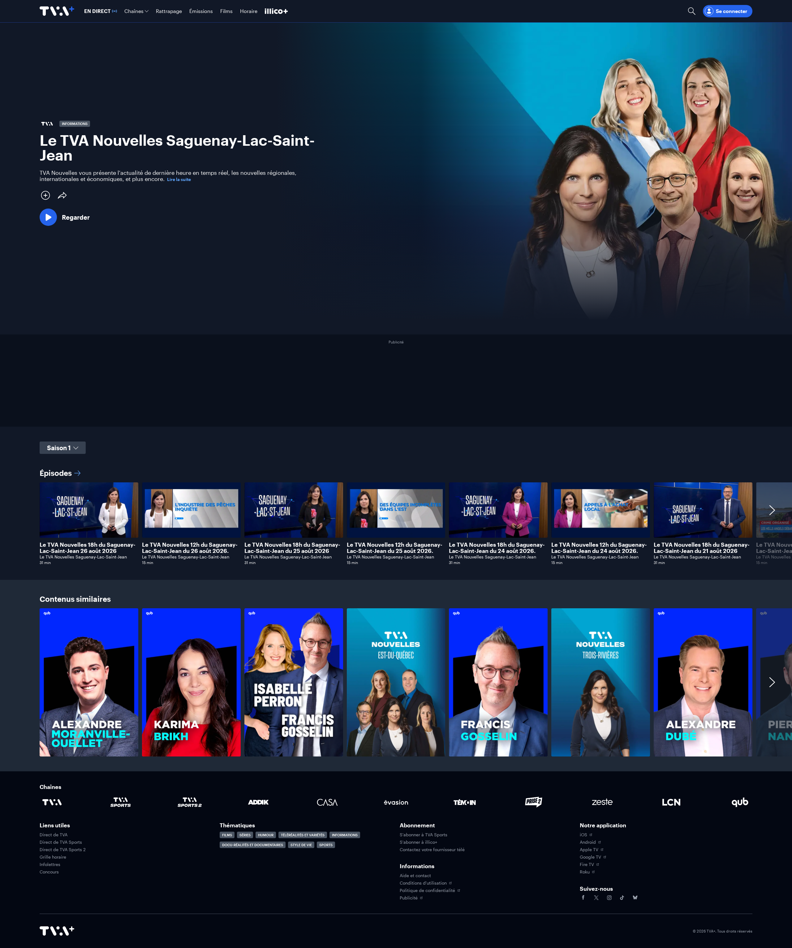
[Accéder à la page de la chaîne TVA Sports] (120, 802)
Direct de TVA (53, 834)
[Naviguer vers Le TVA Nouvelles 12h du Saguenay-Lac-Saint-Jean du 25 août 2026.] (396, 523)
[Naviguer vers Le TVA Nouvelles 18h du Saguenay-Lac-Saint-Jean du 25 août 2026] (293, 523)
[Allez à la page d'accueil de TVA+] (57, 11)
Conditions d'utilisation (423, 883)
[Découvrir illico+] (276, 11)
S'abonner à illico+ (418, 842)
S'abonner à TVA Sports (423, 834)
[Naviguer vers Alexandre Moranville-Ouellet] (89, 682)
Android (588, 842)
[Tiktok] (622, 897)
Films (227, 835)
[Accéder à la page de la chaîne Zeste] (602, 802)
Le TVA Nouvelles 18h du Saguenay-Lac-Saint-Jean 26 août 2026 (88, 547)
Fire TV (587, 864)
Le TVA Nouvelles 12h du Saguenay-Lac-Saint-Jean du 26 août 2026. (190, 547)
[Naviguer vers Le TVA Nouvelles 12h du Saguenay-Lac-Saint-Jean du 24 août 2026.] (600, 523)
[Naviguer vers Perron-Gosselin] (293, 682)
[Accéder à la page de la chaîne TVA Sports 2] (189, 802)
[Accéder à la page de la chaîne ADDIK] (258, 802)
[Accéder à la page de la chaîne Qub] (740, 802)
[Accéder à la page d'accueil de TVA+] (57, 931)
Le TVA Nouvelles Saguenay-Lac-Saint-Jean (83, 556)
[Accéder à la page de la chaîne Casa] (327, 802)
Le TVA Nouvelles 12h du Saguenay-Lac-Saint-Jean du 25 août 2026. (394, 547)
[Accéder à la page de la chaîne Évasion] (396, 802)
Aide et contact (415, 875)
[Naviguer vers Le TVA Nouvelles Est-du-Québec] (396, 682)
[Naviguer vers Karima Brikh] (191, 682)
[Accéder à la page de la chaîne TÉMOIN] (464, 802)
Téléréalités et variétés (303, 835)
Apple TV (589, 849)
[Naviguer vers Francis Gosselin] (498, 682)
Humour (265, 835)
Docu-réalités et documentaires (252, 845)
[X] (596, 897)
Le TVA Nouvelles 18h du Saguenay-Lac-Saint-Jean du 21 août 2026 (702, 547)
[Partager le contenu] (62, 195)
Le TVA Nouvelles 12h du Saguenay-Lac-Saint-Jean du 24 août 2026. (599, 547)
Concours (49, 871)
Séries (245, 835)
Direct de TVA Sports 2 (63, 849)
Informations (345, 835)
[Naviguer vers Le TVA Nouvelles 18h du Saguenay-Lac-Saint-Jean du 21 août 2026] (703, 523)
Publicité (409, 897)
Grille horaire (53, 857)
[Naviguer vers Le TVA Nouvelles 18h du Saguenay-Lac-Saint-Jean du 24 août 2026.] (498, 523)
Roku (585, 871)
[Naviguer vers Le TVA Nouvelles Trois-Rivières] (600, 682)
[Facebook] (583, 897)
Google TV (590, 857)
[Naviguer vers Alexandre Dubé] (703, 682)
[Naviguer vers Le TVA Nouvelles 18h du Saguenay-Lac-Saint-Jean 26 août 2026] (89, 523)
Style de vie (301, 845)
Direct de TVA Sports (61, 842)
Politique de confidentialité (427, 890)
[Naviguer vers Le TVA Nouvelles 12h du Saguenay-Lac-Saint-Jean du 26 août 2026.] (191, 523)
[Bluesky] (635, 897)
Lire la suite (179, 179)
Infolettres (50, 864)
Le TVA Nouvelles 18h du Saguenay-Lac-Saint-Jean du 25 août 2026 (292, 547)
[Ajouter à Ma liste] (45, 195)
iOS (583, 834)
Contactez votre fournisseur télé (432, 849)
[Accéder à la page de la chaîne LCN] (671, 802)
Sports (326, 845)
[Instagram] (609, 897)
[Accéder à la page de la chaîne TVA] (52, 802)
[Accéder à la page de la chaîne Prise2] (533, 802)
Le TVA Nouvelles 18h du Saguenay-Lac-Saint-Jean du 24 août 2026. (497, 547)
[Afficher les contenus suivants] (772, 523)
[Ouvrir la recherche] (691, 11)
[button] (65, 217)
